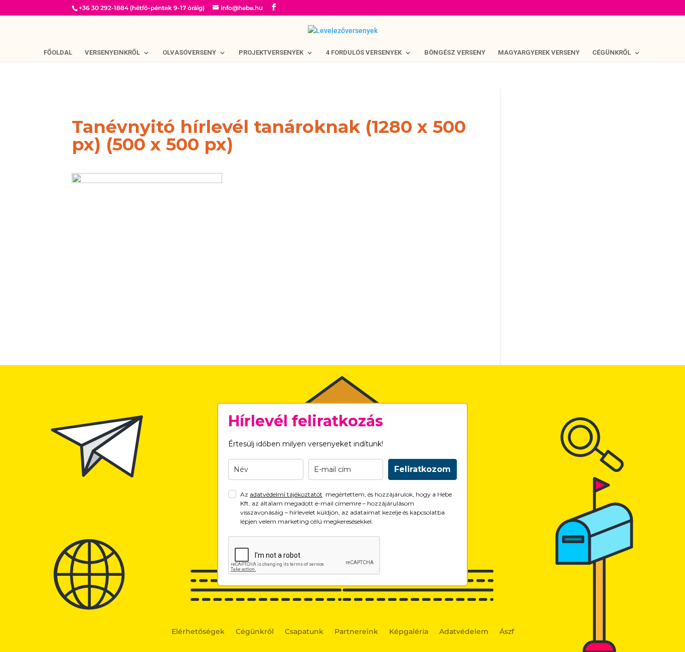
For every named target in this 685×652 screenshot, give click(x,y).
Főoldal (58, 52)
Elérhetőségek (198, 632)
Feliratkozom (422, 469)
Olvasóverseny (189, 52)
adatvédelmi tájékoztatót (286, 494)
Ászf (506, 632)
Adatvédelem (463, 632)
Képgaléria (408, 632)
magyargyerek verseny (539, 52)
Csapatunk (304, 632)
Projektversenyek (271, 52)
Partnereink (356, 632)
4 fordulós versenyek (364, 52)
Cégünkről (611, 52)
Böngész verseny (454, 52)
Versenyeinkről (112, 52)
